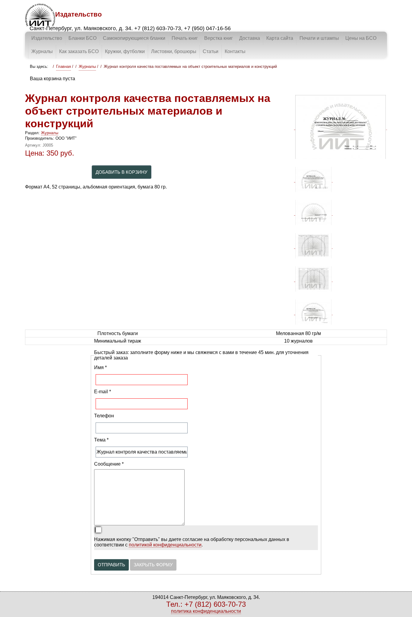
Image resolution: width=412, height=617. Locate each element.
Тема (101, 439)
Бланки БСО (82, 38)
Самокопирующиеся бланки (134, 38)
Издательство (46, 38)
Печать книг (185, 38)
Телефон (104, 415)
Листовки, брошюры (173, 51)
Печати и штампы (319, 38)
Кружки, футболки (125, 51)
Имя (100, 367)
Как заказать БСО (79, 51)
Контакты (235, 51)
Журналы (42, 51)
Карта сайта (279, 38)
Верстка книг (218, 38)
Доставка (249, 38)
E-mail (102, 391)
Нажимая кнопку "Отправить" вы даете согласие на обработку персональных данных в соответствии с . (191, 542)
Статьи (210, 51)
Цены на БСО (360, 38)
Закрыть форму (153, 564)
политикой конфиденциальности (165, 544)
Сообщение (109, 464)
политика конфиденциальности (206, 611)
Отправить (111, 564)
